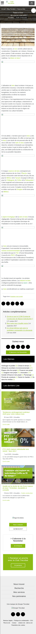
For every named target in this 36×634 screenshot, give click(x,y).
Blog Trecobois (11, 9)
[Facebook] (13, 614)
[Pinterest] (18, 614)
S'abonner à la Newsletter (18, 352)
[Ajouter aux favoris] (33, 10)
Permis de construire (9, 377)
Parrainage (29, 375)
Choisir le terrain (24, 366)
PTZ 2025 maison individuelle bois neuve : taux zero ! (16, 450)
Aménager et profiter (9, 366)
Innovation (26, 372)
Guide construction (21, 17)
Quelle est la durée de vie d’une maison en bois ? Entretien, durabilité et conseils (18, 488)
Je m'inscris (18, 546)
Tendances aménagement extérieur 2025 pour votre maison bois (16, 413)
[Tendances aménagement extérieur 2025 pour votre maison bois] (18, 400)
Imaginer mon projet (16, 296)
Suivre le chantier (25, 377)
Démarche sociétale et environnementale (16, 368)
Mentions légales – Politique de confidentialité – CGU (18, 620)
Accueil (3, 9)
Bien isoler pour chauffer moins (17, 323)
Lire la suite (6, 424)
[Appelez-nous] (20, 3)
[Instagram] (23, 614)
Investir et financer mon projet (12, 375)
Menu (2, 4)
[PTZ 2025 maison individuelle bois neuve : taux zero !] (18, 437)
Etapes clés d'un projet (10, 370)
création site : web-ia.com (25, 623)
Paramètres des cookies (18, 625)
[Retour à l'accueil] (11, 2)
